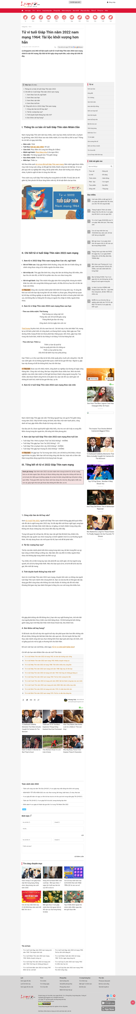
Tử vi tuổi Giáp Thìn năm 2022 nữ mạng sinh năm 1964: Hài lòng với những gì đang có (51, 673)
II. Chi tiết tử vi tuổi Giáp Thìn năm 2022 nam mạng (42, 92)
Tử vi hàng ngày (44, 984)
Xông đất (90, 93)
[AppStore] (108, 1010)
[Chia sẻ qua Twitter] (27, 700)
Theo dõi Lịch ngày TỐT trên (65, 47)
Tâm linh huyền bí (104, 987)
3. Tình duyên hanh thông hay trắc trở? (38, 115)
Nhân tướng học (66, 10)
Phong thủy (56, 10)
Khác (106, 10)
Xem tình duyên (92, 115)
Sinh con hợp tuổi (93, 111)
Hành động (105, 178)
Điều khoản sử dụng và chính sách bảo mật (55, 1011)
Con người (105, 182)
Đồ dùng (104, 175)
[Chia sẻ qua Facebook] (23, 700)
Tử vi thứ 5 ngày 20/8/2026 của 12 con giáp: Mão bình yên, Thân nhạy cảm (102, 222)
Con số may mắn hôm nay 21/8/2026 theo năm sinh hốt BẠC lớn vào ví (31, 907)
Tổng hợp (105, 189)
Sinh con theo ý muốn (94, 146)
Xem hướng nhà (64, 981)
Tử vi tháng (91, 97)
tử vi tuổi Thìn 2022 (33, 521)
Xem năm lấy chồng (93, 106)
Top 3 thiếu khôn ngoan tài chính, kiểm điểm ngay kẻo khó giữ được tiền (73, 907)
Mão (48, 21)
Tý (25, 21)
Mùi (80, 21)
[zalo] (31, 700)
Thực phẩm (92, 185)
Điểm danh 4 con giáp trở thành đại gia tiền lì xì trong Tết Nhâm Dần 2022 (45, 804)
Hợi (111, 21)
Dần (41, 21)
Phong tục (100, 10)
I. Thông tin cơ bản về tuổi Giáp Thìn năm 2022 (40, 89)
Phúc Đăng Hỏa (41, 152)
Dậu (95, 21)
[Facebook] (107, 996)
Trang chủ (24, 26)
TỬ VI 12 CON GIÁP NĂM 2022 (63, 647)
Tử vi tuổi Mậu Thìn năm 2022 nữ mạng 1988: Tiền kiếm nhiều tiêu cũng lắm (48, 665)
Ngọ (72, 21)
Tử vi (33, 10)
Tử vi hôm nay (83, 981)
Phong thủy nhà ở (65, 987)
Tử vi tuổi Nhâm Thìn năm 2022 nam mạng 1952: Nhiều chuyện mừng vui (47, 660)
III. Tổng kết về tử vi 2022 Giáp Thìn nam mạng (40, 106)
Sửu (33, 21)
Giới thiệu (40, 1011)
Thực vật (91, 171)
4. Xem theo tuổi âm (32, 103)
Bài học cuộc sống (104, 984)
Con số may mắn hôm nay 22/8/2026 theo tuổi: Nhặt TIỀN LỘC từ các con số (72, 883)
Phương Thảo (72, 699)
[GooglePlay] (108, 1005)
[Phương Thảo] (65, 700)
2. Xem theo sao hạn (32, 97)
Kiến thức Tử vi (92, 132)
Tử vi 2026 (43, 981)
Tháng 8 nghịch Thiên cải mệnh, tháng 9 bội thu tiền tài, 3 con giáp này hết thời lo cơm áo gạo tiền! (102, 212)
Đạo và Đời (76, 10)
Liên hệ (69, 1011)
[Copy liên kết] (38, 700)
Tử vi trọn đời (91, 150)
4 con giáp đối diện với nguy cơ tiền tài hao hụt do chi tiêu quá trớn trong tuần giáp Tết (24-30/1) (52, 796)
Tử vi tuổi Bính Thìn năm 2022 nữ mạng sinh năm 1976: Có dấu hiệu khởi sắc (48, 689)
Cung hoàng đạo (47, 10)
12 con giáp (91, 137)
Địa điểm (105, 185)
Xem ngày (28, 10)
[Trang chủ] (22, 10)
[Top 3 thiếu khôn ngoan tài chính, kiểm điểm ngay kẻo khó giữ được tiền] (74, 897)
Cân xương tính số (93, 141)
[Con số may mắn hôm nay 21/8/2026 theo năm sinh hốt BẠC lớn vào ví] (31, 897)
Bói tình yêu (82, 987)
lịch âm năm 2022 (37, 147)
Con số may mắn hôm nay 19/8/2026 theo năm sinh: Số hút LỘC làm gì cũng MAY (102, 233)
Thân (87, 21)
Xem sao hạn (91, 89)
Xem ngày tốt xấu (26, 981)
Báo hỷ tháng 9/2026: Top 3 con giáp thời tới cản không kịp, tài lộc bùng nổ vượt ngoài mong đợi (102, 279)
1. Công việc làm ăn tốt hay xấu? (36, 109)
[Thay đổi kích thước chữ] (55, 47)
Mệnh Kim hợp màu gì (66, 990)
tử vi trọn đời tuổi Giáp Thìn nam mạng (50, 164)
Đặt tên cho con (92, 124)
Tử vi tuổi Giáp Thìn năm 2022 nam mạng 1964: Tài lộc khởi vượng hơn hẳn (48, 677)
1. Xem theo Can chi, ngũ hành (35, 95)
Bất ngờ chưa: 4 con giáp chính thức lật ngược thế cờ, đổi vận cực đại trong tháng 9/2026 (102, 243)
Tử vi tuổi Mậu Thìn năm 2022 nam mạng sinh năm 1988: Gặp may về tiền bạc (48, 669)
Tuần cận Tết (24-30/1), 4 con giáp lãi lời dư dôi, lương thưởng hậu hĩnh (45, 800)
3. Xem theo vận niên (32, 100)
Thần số (93, 10)
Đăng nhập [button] (112, 2)
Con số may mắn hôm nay (95, 154)
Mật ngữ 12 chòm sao (85, 984)
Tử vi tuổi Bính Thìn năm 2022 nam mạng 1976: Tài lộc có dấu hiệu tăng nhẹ (48, 693)
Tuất (103, 21)
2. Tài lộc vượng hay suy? (34, 112)
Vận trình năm (92, 102)
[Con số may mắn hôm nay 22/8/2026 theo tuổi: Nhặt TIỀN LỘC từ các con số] (74, 872)
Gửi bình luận (79, 856)
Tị (64, 21)
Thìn (56, 21)
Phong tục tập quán (104, 981)
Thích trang (93, 379)
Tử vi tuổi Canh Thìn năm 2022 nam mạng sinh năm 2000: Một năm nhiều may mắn (50, 685)
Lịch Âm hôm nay (26, 984)
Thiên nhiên (92, 178)
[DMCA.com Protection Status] (44, 1004)
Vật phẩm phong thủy (66, 984)
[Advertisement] (49, 69)
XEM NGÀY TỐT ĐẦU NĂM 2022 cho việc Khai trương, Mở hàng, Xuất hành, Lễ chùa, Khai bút (51, 792)
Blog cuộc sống (85, 10)
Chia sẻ (109, 379)
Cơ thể (91, 175)
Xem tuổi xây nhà (93, 119)
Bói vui (39, 10)
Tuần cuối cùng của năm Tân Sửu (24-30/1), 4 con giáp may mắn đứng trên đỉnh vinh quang (51, 788)
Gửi (82, 835)
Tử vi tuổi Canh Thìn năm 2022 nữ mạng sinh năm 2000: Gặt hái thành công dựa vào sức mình (53, 681)
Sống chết (92, 189)
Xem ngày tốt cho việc (27, 987)
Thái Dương (26, 328)
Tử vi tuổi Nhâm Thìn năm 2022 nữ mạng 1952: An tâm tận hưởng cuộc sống (48, 656)
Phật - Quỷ (92, 182)
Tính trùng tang (92, 128)
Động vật (105, 171)
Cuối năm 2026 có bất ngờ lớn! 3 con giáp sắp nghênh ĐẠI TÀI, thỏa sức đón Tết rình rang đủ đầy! (102, 201)
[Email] (34, 700)
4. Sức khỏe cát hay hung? (34, 118)
